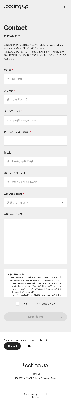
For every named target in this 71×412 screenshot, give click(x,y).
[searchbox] (35, 202)
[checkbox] (17, 304)
